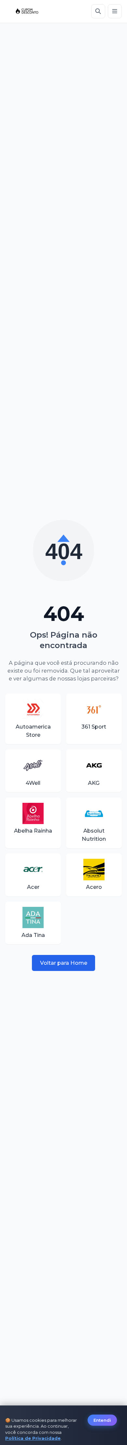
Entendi (102, 1420)
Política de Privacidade (33, 1438)
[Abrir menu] (115, 11)
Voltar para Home (63, 963)
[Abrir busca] (98, 11)
